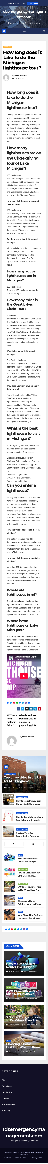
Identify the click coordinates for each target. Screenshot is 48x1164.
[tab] (14, 844)
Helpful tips (23, 869)
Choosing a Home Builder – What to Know (23, 1045)
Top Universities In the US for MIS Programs (22, 779)
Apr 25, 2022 (13, 1025)
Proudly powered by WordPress (16, 1152)
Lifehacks (6, 1098)
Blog (20, 855)
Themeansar (23, 1155)
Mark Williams (21, 75)
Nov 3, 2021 (11, 787)
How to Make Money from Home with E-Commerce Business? (28, 804)
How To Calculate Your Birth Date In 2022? (22, 992)
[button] (44, 31)
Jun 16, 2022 (13, 971)
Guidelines (7, 47)
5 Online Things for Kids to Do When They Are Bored (23, 1020)
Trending (6, 1110)
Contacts (7, 1158)
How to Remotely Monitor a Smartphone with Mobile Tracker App (29, 820)
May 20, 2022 (13, 998)
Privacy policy (37, 1158)
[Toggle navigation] (24, 31)
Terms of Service (21, 1158)
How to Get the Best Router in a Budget (20, 965)
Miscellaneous (10, 774)
